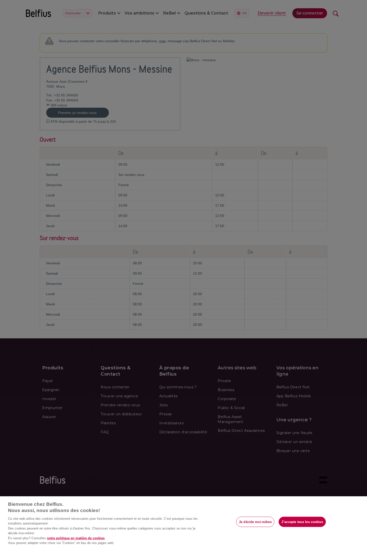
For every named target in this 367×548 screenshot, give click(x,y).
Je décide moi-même (255, 522)
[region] (183, 522)
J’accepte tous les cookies (302, 522)
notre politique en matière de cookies (76, 538)
